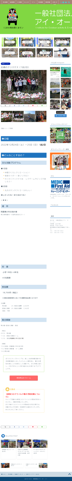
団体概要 (40, 2)
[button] (6, 117)
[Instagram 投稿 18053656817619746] (55, 104)
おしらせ (26, 2)
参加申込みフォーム (24, 378)
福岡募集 (12, 2)
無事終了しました (5, 63)
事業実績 (47, 2)
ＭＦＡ (33, 2)
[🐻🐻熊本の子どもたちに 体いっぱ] (55, 83)
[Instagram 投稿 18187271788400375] (66, 94)
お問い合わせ (55, 2)
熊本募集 (5, 2)
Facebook (54, 205)
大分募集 (19, 2)
